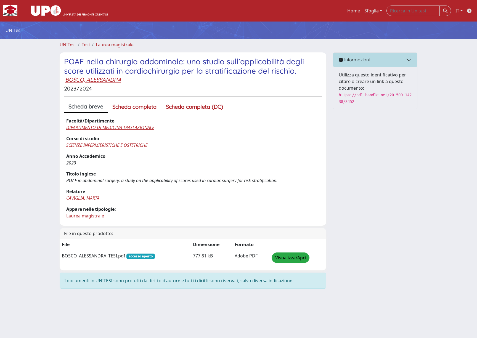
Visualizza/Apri (290, 258)
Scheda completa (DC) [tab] (194, 106)
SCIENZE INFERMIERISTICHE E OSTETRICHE (106, 145)
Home (353, 11)
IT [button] (457, 11)
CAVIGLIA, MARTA (82, 198)
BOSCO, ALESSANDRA (93, 79)
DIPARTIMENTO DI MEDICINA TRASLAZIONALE (110, 127)
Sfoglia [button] (371, 11)
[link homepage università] (69, 10)
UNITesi (68, 45)
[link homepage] (12, 10)
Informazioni (356, 59)
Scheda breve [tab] (85, 106)
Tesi (86, 45)
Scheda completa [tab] (134, 106)
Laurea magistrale (115, 45)
